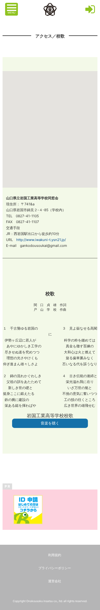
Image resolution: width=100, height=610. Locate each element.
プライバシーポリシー (54, 568)
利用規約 (54, 555)
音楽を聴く (50, 423)
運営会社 (54, 581)
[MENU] (12, 5)
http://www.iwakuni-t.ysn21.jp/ (41, 240)
